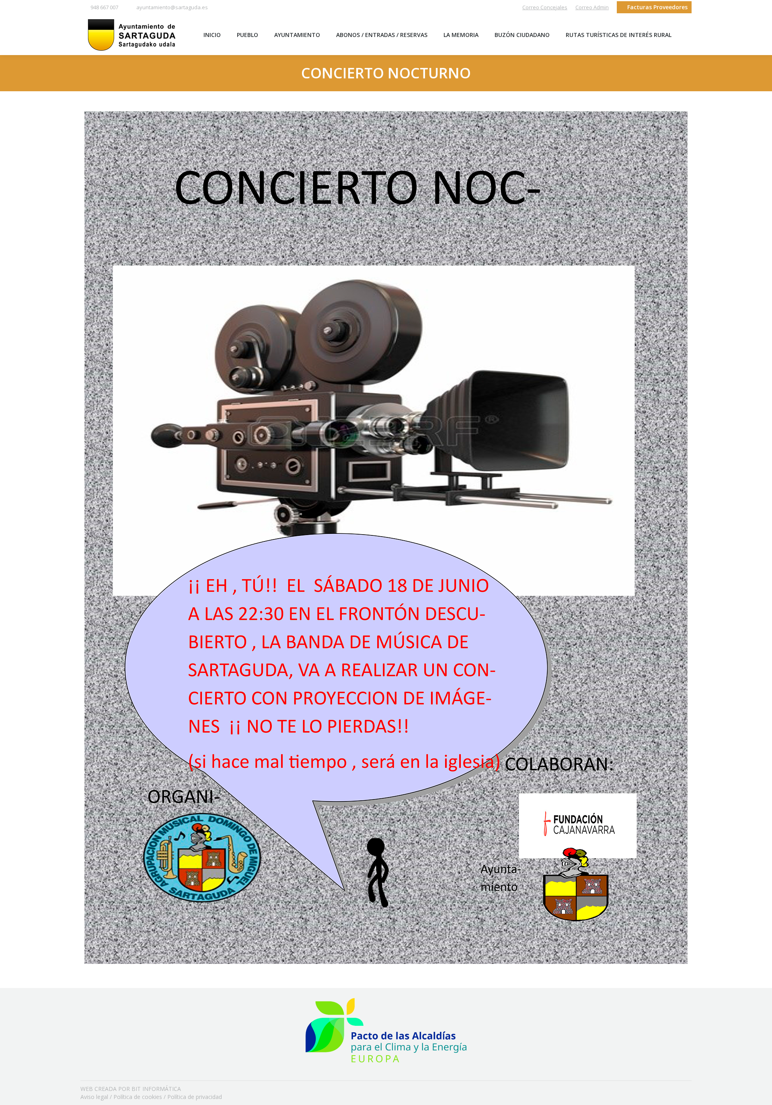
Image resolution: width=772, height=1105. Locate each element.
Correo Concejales (544, 7)
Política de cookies (137, 1097)
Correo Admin (592, 7)
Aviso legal (94, 1097)
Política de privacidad (194, 1097)
